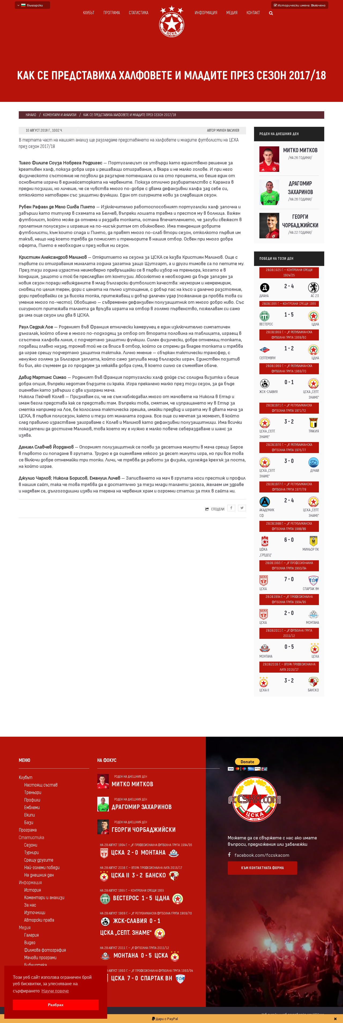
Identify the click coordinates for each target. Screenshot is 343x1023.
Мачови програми (40, 958)
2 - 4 (289, 286)
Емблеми (32, 808)
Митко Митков (300, 150)
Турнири (31, 853)
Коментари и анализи (59, 115)
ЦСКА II (120, 875)
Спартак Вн (156, 978)
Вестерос (126, 898)
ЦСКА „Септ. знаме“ (126, 933)
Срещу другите (38, 860)
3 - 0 (289, 461)
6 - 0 (289, 540)
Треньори (32, 793)
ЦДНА (162, 898)
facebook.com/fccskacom (261, 855)
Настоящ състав (41, 785)
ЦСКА (118, 853)
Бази (28, 823)
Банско (155, 875)
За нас (30, 905)
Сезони (30, 845)
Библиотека (35, 965)
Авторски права (39, 920)
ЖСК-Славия (130, 921)
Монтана (153, 853)
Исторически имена (301, 5)
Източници (34, 913)
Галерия (31, 935)
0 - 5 (289, 647)
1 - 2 (289, 348)
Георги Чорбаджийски (300, 221)
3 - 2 (289, 421)
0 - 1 (289, 382)
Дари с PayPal (166, 1018)
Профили (32, 800)
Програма (111, 13)
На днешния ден (39, 875)
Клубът (88, 13)
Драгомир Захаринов (300, 188)
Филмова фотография (45, 950)
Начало (31, 115)
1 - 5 (289, 314)
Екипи (29, 815)
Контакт (253, 13)
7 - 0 (289, 579)
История (32, 890)
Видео (29, 943)
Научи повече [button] (55, 991)
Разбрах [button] (56, 1005)
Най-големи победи (41, 868)
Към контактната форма (262, 868)
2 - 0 (289, 613)
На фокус (107, 760)
